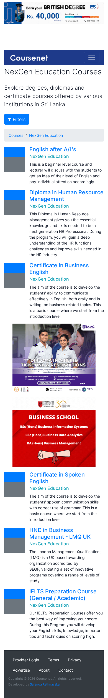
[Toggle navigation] (91, 57)
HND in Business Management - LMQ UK (60, 533)
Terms (53, 659)
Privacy (74, 659)
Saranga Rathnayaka (45, 684)
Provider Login (26, 659)
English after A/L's (52, 149)
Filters (18, 119)
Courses (16, 135)
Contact (65, 670)
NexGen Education (46, 135)
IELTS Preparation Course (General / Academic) (63, 594)
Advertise (21, 670)
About (44, 670)
